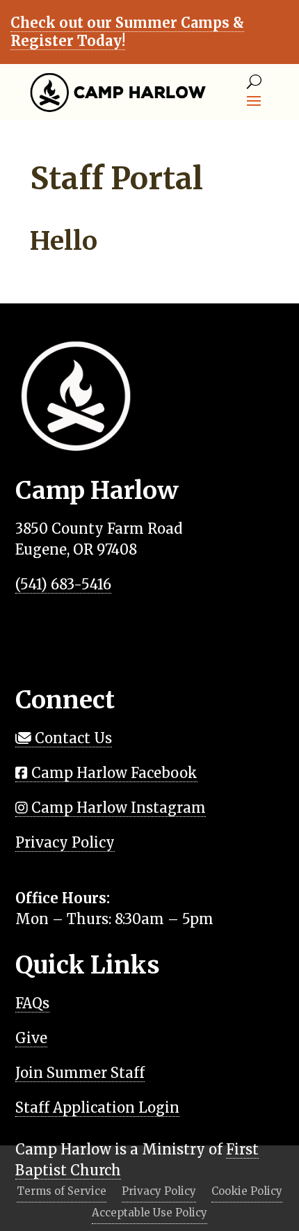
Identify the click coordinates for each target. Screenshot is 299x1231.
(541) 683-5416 (63, 584)
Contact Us (71, 738)
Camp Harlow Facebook (112, 772)
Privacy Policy (65, 842)
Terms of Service (61, 1192)
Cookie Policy (246, 1192)
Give (31, 1038)
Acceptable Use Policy (149, 1213)
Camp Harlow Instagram (117, 807)
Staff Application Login (97, 1107)
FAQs (32, 1003)
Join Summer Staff (80, 1072)
